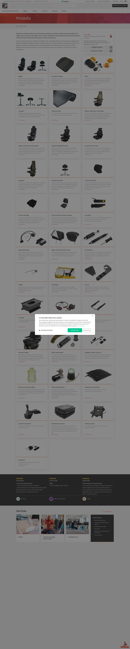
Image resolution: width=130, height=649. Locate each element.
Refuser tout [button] (87, 330)
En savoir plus (80, 326)
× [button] (92, 315)
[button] (46, 330)
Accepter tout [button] (74, 330)
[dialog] (65, 324)
